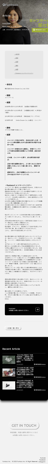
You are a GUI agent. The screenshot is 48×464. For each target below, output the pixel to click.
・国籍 (16, 58)
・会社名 (16, 54)
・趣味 (16, 65)
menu (43, 4)
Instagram (42, 462)
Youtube (42, 458)
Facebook (42, 460)
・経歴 (16, 61)
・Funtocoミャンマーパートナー (23, 73)
